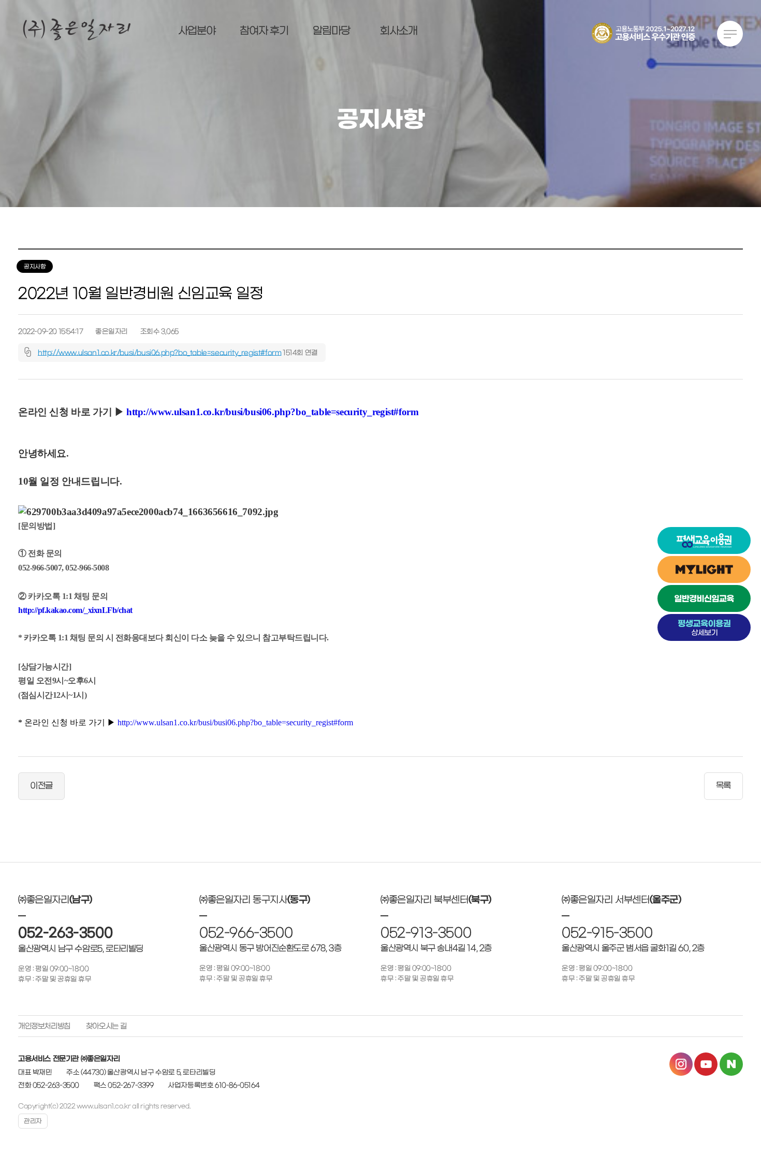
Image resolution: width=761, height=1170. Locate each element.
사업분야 (196, 31)
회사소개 (398, 31)
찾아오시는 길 (106, 1026)
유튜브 (706, 1064)
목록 (723, 786)
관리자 (33, 1121)
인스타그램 (681, 1064)
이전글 (41, 786)
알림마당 (331, 31)
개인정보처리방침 (44, 1026)
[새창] (704, 540)
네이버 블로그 (731, 1064)
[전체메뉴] (728, 36)
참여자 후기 (264, 31)
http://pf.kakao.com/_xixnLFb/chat (75, 610)
